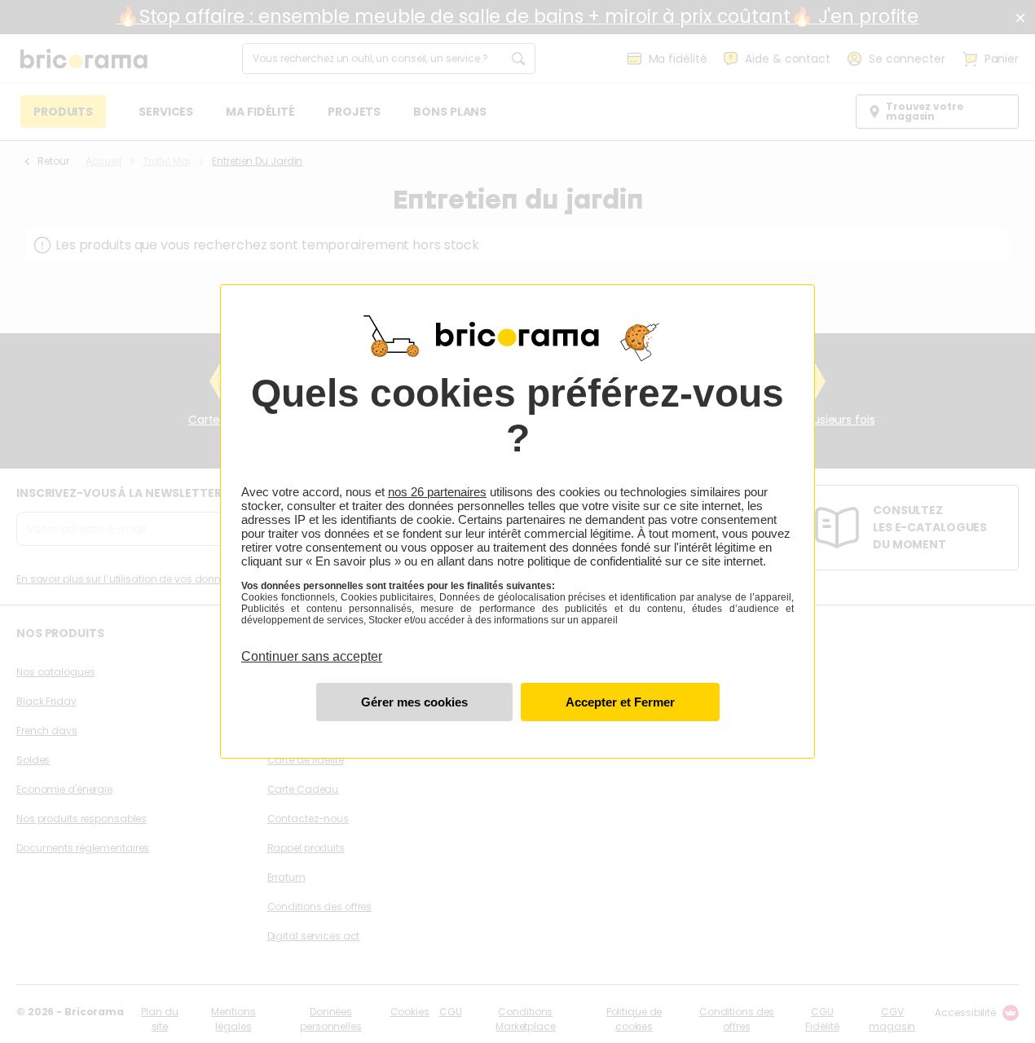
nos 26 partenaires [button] (437, 492)
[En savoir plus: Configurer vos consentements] (414, 702)
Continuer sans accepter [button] (311, 647)
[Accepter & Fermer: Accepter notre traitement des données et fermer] (620, 702)
